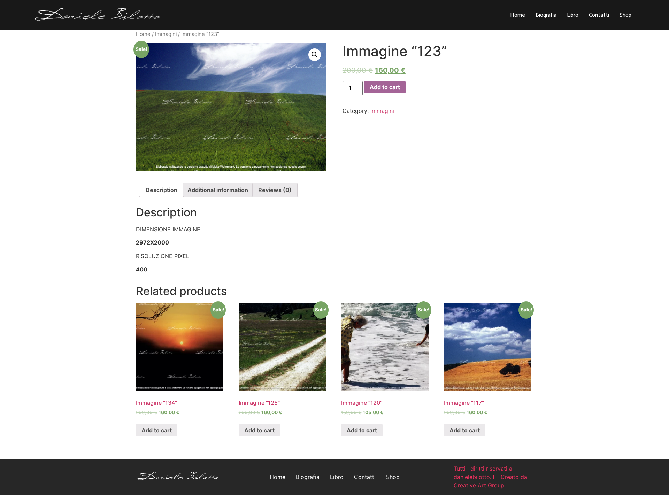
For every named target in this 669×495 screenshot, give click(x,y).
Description (161, 189)
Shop (625, 14)
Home (517, 14)
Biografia (546, 14)
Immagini (166, 34)
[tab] (161, 190)
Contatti (599, 14)
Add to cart (385, 87)
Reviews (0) (275, 189)
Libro (572, 14)
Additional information (217, 189)
